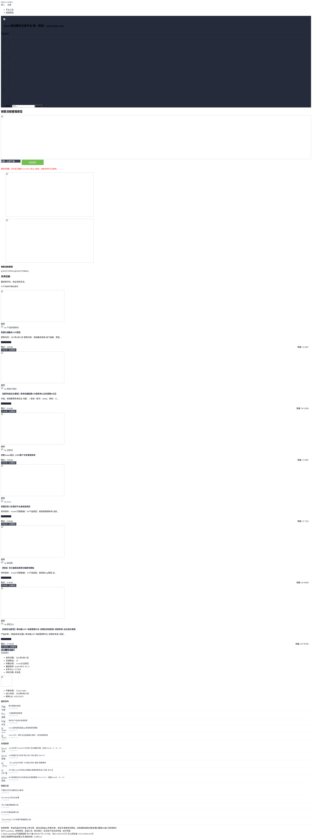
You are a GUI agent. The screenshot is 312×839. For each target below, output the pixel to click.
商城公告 (29, 831)
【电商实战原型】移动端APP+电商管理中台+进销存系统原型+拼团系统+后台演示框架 (38, 629)
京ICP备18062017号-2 (35, 834)
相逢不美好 (12, 389)
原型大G (10, 624)
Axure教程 (15, 100)
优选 (8, 42)
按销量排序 (15, 50)
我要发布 (10, 88)
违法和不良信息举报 (52, 831)
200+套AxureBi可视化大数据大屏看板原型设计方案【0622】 (31, 770)
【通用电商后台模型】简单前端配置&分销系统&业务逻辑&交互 (28, 394)
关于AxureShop (7, 831)
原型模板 (10, 62)
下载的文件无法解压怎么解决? (12, 790)
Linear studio (21, 691)
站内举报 (66, 831)
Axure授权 (15, 94)
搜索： (9, 106)
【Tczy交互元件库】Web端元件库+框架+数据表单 (27, 763)
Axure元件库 (11, 53)
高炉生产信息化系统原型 (18, 720)
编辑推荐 (15, 45)
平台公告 (10, 10)
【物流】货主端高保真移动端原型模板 (17, 568)
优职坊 (10, 450)
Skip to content (7, 2)
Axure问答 (15, 103)
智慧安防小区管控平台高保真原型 (15, 507)
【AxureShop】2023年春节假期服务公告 (16, 819)
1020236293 (18, 696)
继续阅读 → (6, 342)
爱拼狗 (10, 563)
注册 (9, 5)
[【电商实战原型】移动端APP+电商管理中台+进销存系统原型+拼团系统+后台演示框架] (32, 618)
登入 (3, 5)
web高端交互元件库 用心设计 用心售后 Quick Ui (27, 755)
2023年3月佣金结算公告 (10, 812)
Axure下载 (10, 91)
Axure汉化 (15, 97)
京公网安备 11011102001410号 (80, 834)
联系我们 (38, 831)
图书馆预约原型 (15, 706)
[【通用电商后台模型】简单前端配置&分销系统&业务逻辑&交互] (32, 382)
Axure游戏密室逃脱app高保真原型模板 (23, 728)
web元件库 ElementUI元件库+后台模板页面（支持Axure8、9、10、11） (35, 748)
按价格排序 (15, 47)
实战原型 (10, 71)
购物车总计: (74, 26)
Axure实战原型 (22, 664)
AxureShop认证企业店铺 (10, 798)
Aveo (9, 502)
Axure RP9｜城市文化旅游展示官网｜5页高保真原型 (28, 735)
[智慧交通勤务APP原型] (32, 321)
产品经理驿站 (13, 328)
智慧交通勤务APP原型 (10, 332)
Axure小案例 (11, 80)
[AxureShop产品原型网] (13, 20)
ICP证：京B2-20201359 (55, 834)
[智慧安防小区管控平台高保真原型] (32, 495)
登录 (22, 282)
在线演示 (33, 162)
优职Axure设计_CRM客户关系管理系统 (18, 455)
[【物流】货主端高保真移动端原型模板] (32, 557)
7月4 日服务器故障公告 (10, 805)
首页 (8, 39)
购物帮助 (10, 13)
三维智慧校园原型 (15, 713)
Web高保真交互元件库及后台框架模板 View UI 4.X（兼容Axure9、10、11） (37, 777)
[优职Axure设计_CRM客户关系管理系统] (32, 444)
